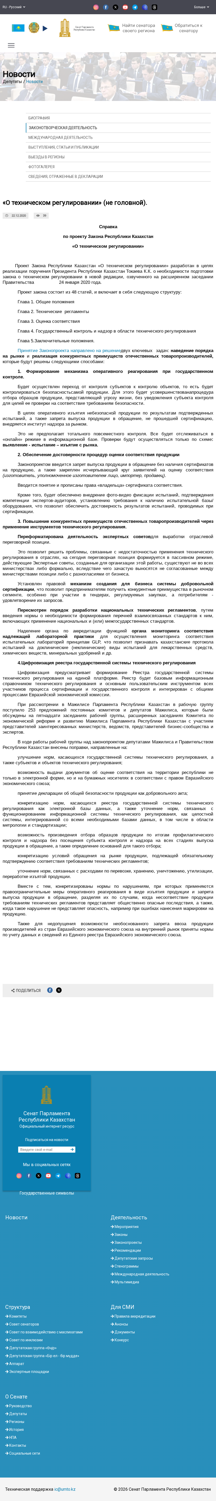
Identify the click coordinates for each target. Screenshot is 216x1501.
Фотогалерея (41, 167)
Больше (200, 7)
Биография (39, 118)
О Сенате (16, 1396)
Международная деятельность (60, 137)
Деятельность (129, 1217)
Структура (17, 1307)
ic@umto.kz (65, 1489)
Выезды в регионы (46, 157)
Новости (34, 81)
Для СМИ (122, 1307)
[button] (44, 28)
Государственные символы (46, 1193)
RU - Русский (13, 7)
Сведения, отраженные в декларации (65, 176)
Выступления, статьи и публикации (63, 147)
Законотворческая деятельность (63, 128)
